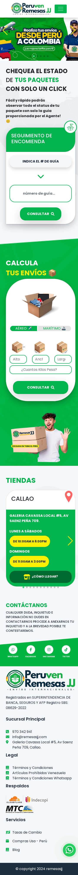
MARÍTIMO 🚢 (54, 328)
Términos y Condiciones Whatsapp (42, 778)
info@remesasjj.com (29, 736)
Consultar (38, 213)
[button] (5, 30)
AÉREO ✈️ (23, 328)
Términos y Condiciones (32, 767)
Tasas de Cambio (27, 832)
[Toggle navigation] (61, 9)
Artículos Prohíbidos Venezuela (38, 772)
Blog (16, 849)
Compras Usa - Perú (29, 841)
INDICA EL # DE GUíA (41, 161)
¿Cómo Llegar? (45, 576)
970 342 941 (22, 731)
